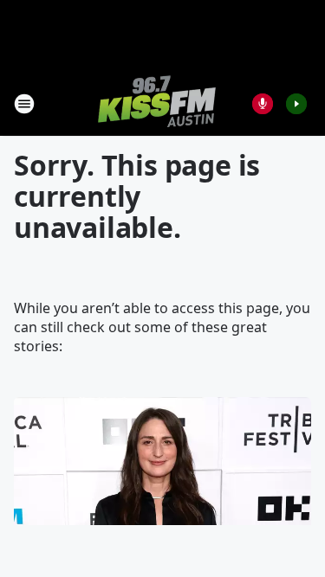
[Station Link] (157, 103)
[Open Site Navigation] (24, 103)
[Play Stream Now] (296, 103)
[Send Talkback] (262, 103)
